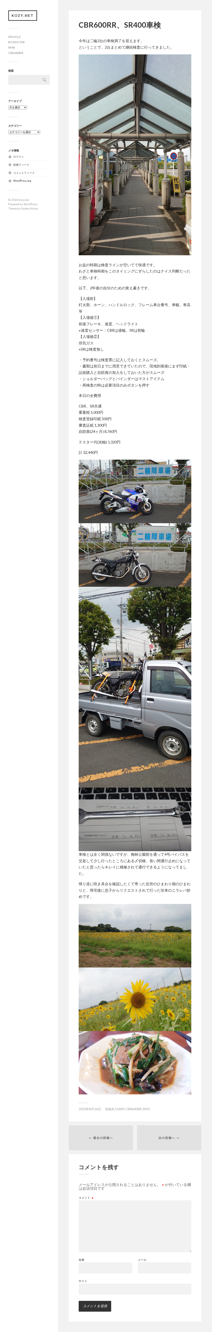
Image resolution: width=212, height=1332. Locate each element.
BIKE (146, 1109)
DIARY (119, 1109)
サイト (83, 1280)
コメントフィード (24, 172)
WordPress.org (22, 180)
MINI (11, 47)
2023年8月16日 (90, 1109)
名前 (81, 1259)
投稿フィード (21, 164)
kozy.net (23, 15)
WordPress (30, 204)
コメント (86, 1197)
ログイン (18, 156)
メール (142, 1259)
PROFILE (14, 37)
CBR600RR (15, 53)
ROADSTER (16, 42)
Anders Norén (29, 208)
